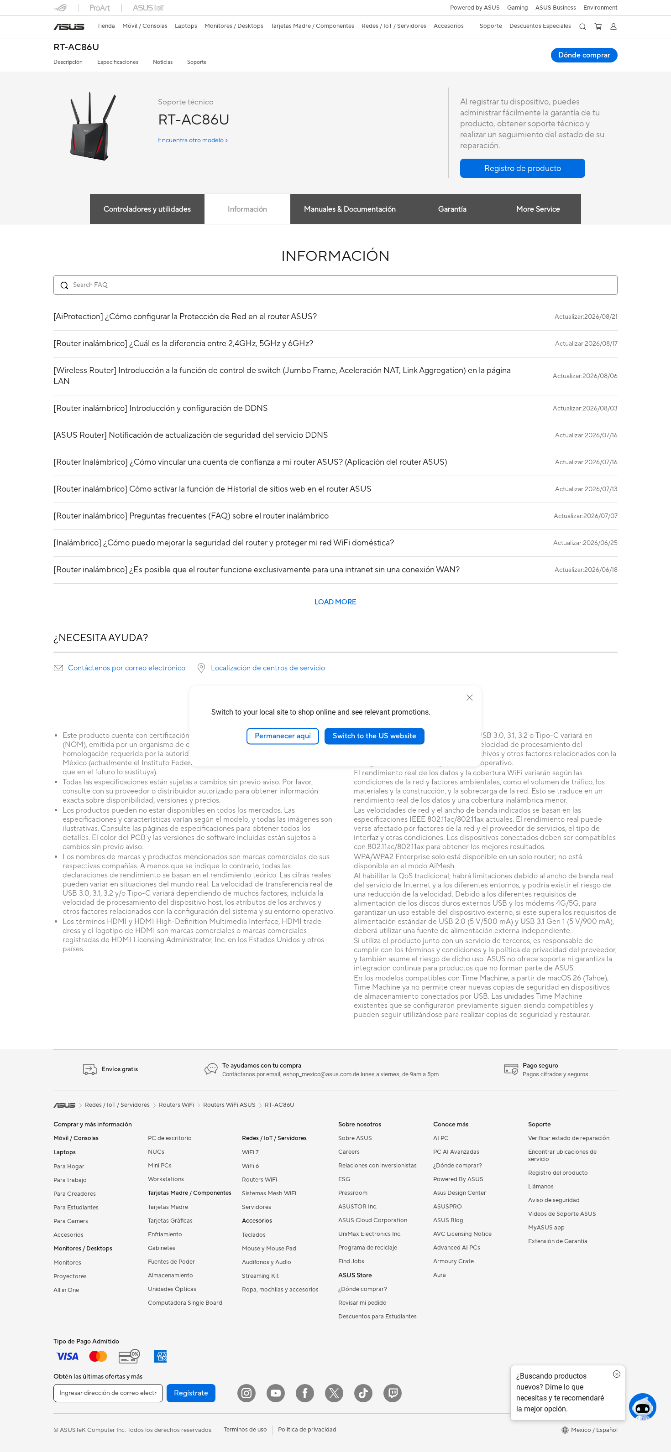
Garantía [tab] (452, 209)
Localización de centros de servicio (268, 668)
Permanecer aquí (283, 736)
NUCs (156, 1152)
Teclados (254, 1235)
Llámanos (541, 1186)
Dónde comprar (584, 55)
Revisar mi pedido (362, 1303)
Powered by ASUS (475, 7)
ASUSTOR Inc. (357, 1206)
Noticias (163, 62)
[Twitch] (392, 1393)
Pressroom (352, 1193)
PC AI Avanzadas (456, 1152)
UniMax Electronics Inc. (370, 1234)
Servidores (256, 1207)
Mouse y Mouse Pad (269, 1248)
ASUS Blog (448, 1220)
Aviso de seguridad (554, 1200)
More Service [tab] (538, 209)
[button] (517, 8)
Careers (349, 1152)
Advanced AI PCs (456, 1247)
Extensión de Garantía (557, 1241)
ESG (344, 1179)
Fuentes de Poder (171, 1261)
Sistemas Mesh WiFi (269, 1193)
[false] (522, 168)
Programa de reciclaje (367, 1247)
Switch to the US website (374, 736)
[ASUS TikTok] (363, 1393)
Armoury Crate (453, 1261)
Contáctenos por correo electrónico (126, 668)
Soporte (197, 62)
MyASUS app (546, 1227)
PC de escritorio (170, 1138)
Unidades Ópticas (172, 1289)
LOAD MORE (335, 602)
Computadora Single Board (185, 1303)
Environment (600, 7)
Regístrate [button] (191, 1393)
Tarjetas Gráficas (170, 1220)
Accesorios (68, 1235)
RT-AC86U (76, 47)
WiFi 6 (250, 1166)
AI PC (441, 1138)
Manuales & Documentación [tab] (350, 209)
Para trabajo (70, 1180)
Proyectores (70, 1276)
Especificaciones (117, 62)
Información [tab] (247, 209)
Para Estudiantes (76, 1207)
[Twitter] (334, 1393)
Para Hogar (68, 1166)
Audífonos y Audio (266, 1262)
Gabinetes (161, 1248)
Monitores (67, 1262)
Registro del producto (558, 1173)
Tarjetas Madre (168, 1207)
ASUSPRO (447, 1206)
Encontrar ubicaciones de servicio (562, 1155)
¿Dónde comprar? (362, 1289)
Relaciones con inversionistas (377, 1165)
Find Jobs (351, 1261)
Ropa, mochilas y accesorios (280, 1289)
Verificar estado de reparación (568, 1138)
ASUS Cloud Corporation (372, 1220)
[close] (469, 697)
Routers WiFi (259, 1179)
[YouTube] (276, 1393)
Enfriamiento (165, 1234)
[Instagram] (246, 1393)
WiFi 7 (250, 1152)
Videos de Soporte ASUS (562, 1214)
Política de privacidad (307, 1429)
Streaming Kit (260, 1276)
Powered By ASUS (458, 1179)
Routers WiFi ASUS (229, 1105)
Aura (439, 1275)
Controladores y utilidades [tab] (147, 209)
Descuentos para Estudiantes (377, 1316)
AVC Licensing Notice (462, 1234)
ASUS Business (555, 7)
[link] (68, 27)
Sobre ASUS (355, 1138)
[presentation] (58, 668)
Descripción (68, 62)
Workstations (166, 1179)
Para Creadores (74, 1194)
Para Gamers (70, 1221)
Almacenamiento (170, 1275)
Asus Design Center (459, 1193)
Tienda (106, 26)
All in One (66, 1290)
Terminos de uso (245, 1429)
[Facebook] (305, 1393)
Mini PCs (160, 1165)
